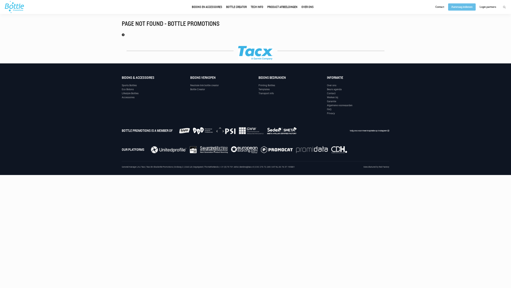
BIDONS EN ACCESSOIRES (207, 7)
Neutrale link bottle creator (204, 85)
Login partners (488, 6)
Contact (439, 6)
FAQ (329, 109)
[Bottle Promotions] (14, 7)
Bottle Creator (236, 7)
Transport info (266, 93)
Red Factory (384, 167)
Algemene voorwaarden (340, 105)
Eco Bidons (128, 89)
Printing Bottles (266, 85)
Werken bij (332, 97)
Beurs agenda (334, 89)
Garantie (331, 101)
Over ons (307, 7)
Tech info (257, 7)
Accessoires (128, 97)
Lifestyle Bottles (130, 93)
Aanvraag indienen (461, 6)
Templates (264, 89)
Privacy (331, 113)
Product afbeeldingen (282, 7)
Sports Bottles (129, 85)
